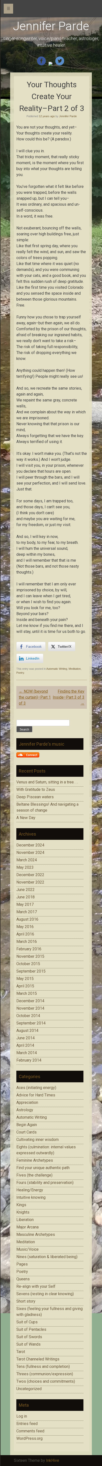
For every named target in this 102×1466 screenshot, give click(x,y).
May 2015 (25, 978)
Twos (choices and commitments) (45, 1381)
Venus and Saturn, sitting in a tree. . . (47, 782)
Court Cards (26, 1132)
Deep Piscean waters (35, 797)
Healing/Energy (29, 1190)
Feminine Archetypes (34, 1160)
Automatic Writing (56, 668)
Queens (23, 1279)
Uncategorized (29, 1388)
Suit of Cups (27, 1322)
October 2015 (28, 963)
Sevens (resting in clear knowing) (45, 1293)
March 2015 (26, 993)
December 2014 (30, 1001)
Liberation (25, 1219)
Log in (21, 1416)
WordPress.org (29, 1438)
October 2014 (28, 1015)
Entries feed (27, 1423)
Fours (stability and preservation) (45, 1182)
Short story (25, 1301)
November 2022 (30, 882)
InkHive (52, 1460)
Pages (22, 1264)
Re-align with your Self (35, 1286)
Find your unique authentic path (43, 1167)
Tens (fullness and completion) (43, 1366)
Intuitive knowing (31, 1197)
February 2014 (28, 1060)
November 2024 (30, 852)
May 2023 (25, 867)
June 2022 (25, 889)
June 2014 (25, 1038)
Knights (22, 1212)
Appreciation (27, 1102)
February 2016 (28, 949)
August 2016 (27, 919)
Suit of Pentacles (31, 1329)
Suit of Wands (28, 1344)
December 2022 (30, 874)
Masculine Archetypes (35, 1234)
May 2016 (25, 926)
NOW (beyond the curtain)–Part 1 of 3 (35, 697)
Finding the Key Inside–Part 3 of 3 (68, 697)
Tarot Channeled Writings (37, 1359)
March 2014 (26, 1052)
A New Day (25, 817)
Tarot (20, 1351)
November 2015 (30, 956)
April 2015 (25, 986)
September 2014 (31, 1023)
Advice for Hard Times (35, 1095)
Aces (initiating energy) (36, 1087)
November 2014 (30, 1008)
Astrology (24, 1110)
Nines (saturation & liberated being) (46, 1256)
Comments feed (30, 1431)
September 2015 (31, 971)
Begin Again (26, 1124)
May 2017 (25, 904)
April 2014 (25, 1045)
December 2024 (30, 845)
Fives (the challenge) (34, 1175)
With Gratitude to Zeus (35, 789)
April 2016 (25, 934)
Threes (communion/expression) (44, 1374)
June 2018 (25, 897)
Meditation (75, 668)
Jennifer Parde (51, 26)
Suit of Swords (29, 1336)
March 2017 (26, 912)
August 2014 (27, 1030)
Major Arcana (27, 1227)
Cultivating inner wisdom (37, 1139)
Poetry (20, 672)
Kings (21, 1204)
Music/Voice (27, 1249)
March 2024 (26, 860)
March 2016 (26, 941)
